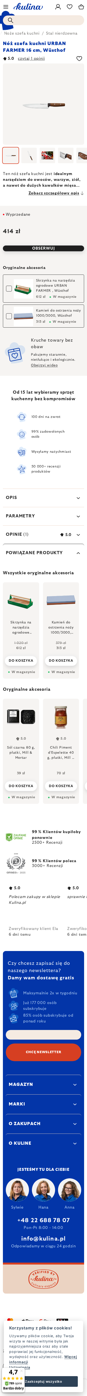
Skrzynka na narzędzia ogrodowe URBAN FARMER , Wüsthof (55, 285)
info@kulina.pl (43, 1239)
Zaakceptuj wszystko (43, 1381)
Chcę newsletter (43, 1052)
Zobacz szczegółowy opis (54, 193)
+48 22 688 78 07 (43, 1220)
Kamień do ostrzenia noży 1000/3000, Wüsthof (58, 313)
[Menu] (6, 7)
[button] (21, 784)
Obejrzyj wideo (44, 365)
